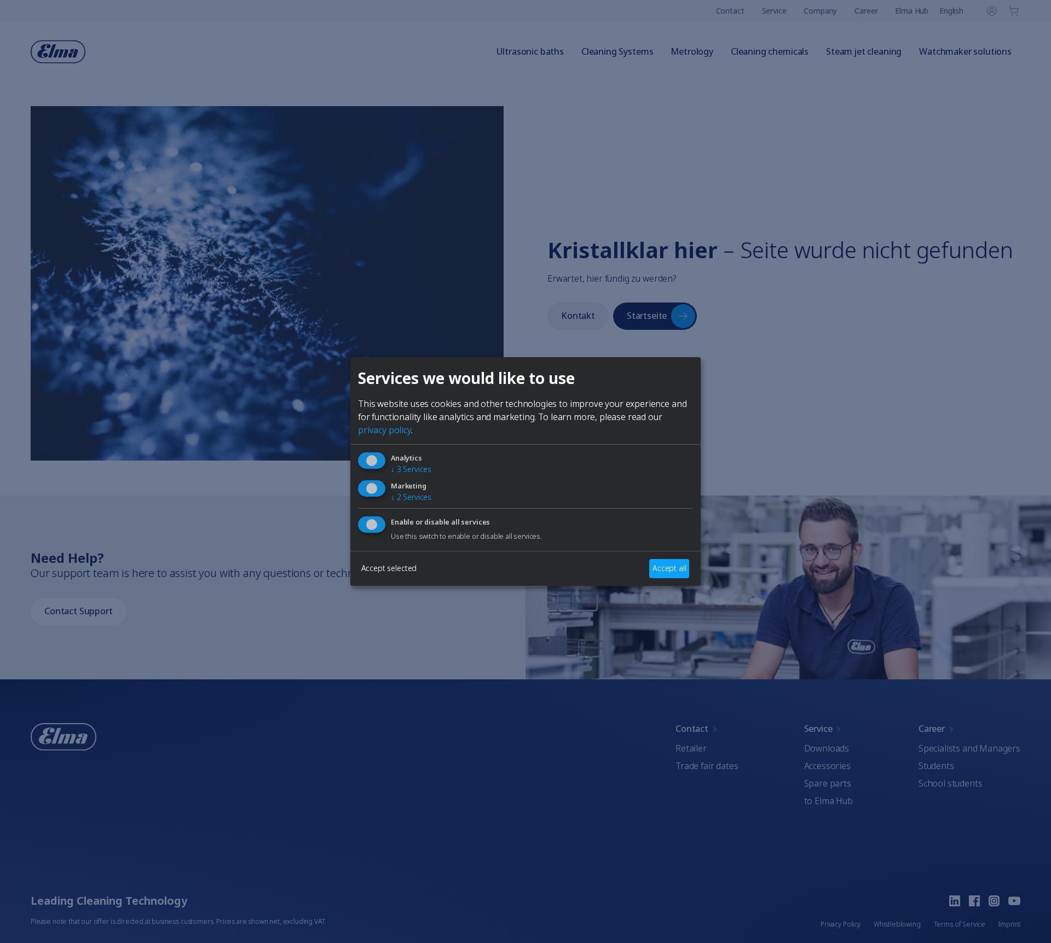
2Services (411, 497)
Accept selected (389, 568)
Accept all (669, 568)
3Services (411, 469)
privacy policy (384, 430)
